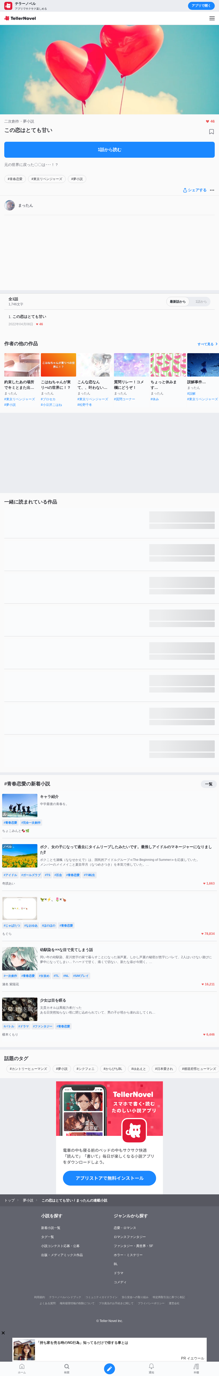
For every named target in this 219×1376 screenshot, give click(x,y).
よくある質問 (48, 1303)
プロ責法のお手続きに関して (116, 1303)
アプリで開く (201, 5)
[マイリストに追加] (211, 131)
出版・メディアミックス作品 (62, 1255)
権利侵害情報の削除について (77, 1303)
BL (116, 1264)
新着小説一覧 (50, 1228)
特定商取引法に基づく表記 (169, 1297)
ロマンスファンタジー (130, 1237)
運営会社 (174, 1303)
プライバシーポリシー (151, 1303)
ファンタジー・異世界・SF (133, 1246)
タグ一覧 (47, 1237)
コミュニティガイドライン (101, 1297)
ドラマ (118, 1273)
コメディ (120, 1282)
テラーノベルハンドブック (65, 1297)
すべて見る (206, 344)
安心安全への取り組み (135, 1297)
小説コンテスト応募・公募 (60, 1246)
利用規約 (39, 1297)
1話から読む (110, 149)
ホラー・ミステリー (128, 1255)
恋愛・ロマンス (125, 1228)
